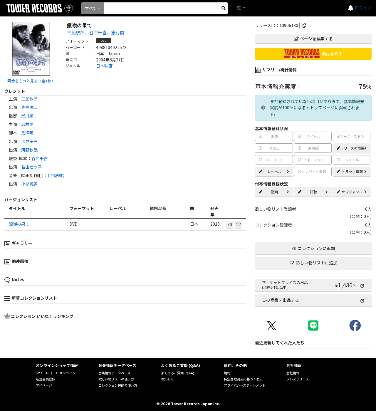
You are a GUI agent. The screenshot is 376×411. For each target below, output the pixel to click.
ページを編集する (316, 38)
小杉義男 (29, 184)
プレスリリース (297, 379)
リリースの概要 (352, 147)
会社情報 (292, 372)
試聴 (313, 191)
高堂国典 (29, 107)
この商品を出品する (280, 300)
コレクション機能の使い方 (117, 385)
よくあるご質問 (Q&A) (177, 372)
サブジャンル (352, 191)
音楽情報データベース (114, 372)
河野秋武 (29, 150)
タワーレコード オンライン (55, 372)
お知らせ (167, 379)
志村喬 (117, 32)
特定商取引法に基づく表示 (243, 379)
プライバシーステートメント (245, 385)
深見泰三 (29, 141)
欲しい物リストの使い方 (116, 379)
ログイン (363, 8)
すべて (91, 8)
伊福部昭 (56, 175)
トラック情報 (352, 171)
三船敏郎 (76, 32)
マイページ (44, 385)
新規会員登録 (45, 379)
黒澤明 (27, 133)
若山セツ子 (31, 167)
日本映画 (104, 66)
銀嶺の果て (19, 224)
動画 (274, 191)
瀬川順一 (29, 116)
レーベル (274, 171)
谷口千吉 (98, 32)
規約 (227, 372)
